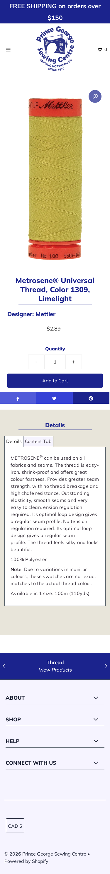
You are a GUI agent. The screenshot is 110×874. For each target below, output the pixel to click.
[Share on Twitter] (54, 398)
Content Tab (38, 441)
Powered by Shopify (26, 861)
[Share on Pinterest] (91, 398)
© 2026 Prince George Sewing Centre (45, 854)
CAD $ (15, 826)
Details (14, 441)
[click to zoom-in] (95, 96)
